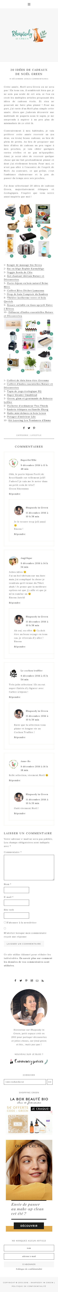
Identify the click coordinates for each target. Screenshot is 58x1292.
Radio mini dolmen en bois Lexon (26, 413)
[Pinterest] (26, 980)
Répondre (14, 493)
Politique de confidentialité (29, 1269)
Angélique (26, 558)
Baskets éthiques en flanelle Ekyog (27, 409)
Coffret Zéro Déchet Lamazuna (25, 290)
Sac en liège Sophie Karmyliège (25, 268)
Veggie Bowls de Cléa (19, 272)
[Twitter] (21, 980)
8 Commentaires (39, 79)
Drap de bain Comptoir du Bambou (27, 294)
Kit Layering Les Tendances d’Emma (30, 420)
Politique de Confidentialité (29, 1286)
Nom (7, 884)
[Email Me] (37, 980)
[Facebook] (15, 980)
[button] (29, 4)
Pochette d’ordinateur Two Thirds (27, 405)
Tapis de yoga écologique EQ (24, 391)
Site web (9, 909)
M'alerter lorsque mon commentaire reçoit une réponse (25, 935)
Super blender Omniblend (22, 395)
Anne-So (26, 761)
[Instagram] (31, 980)
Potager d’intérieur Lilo (21, 416)
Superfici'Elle (29, 460)
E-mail (8, 897)
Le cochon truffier (32, 670)
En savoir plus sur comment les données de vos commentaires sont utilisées (28, 962)
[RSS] (42, 980)
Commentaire (13, 852)
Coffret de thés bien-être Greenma (28, 380)
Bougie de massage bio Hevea (24, 265)
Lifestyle (36, 435)
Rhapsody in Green (37, 507)
